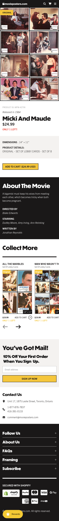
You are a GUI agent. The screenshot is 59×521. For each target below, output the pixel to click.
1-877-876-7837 (16, 407)
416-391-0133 (15, 411)
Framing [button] (10, 459)
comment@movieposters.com (22, 417)
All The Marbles (13, 263)
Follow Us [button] (11, 433)
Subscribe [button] (11, 468)
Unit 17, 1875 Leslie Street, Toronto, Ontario (30, 401)
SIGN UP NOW (29, 378)
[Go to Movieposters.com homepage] (14, 3)
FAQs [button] (7, 451)
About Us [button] (11, 442)
